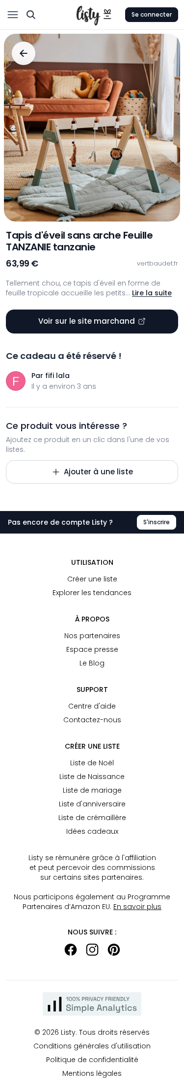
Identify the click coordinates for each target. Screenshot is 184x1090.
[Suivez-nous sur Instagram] (92, 950)
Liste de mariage (92, 790)
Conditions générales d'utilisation (92, 1046)
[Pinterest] (114, 950)
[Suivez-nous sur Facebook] (71, 950)
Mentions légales (92, 1073)
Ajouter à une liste (98, 472)
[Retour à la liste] (23, 53)
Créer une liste (92, 579)
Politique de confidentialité (92, 1060)
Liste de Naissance (92, 776)
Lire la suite (152, 293)
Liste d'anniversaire (92, 804)
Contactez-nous (92, 720)
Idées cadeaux (92, 831)
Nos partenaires (92, 636)
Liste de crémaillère (92, 818)
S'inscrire (156, 522)
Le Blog (92, 663)
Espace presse (92, 649)
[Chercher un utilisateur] (31, 14)
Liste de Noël (92, 763)
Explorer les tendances (92, 593)
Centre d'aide (92, 706)
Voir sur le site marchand (86, 321)
